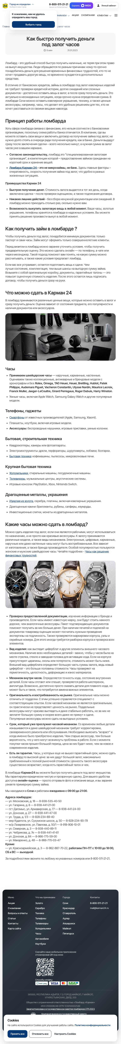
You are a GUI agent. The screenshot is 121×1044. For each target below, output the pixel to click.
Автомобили (42, 938)
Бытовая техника (20, 456)
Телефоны (40, 918)
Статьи (12, 918)
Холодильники (18, 473)
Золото (39, 903)
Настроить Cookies (65, 1033)
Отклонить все (40, 1033)
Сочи (65, 903)
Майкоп (67, 928)
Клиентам (102, 15)
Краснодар (69, 908)
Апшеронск (69, 923)
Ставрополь (69, 913)
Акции (75, 15)
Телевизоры (17, 478)
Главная (7, 26)
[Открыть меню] (115, 15)
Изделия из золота (21, 501)
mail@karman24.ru (99, 908)
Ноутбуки (40, 943)
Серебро (40, 908)
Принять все (17, 1033)
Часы (38, 933)
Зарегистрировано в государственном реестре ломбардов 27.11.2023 (60, 1009)
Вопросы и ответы (18, 913)
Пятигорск (68, 933)
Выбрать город (33, 24)
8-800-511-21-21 (58, 4)
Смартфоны (16, 417)
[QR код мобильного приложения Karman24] (45, 967)
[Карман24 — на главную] (5, 5)
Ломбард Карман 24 (23, 167)
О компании (88, 15)
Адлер (66, 918)
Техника (39, 913)
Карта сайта (14, 928)
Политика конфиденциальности (92, 1025)
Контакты (13, 923)
